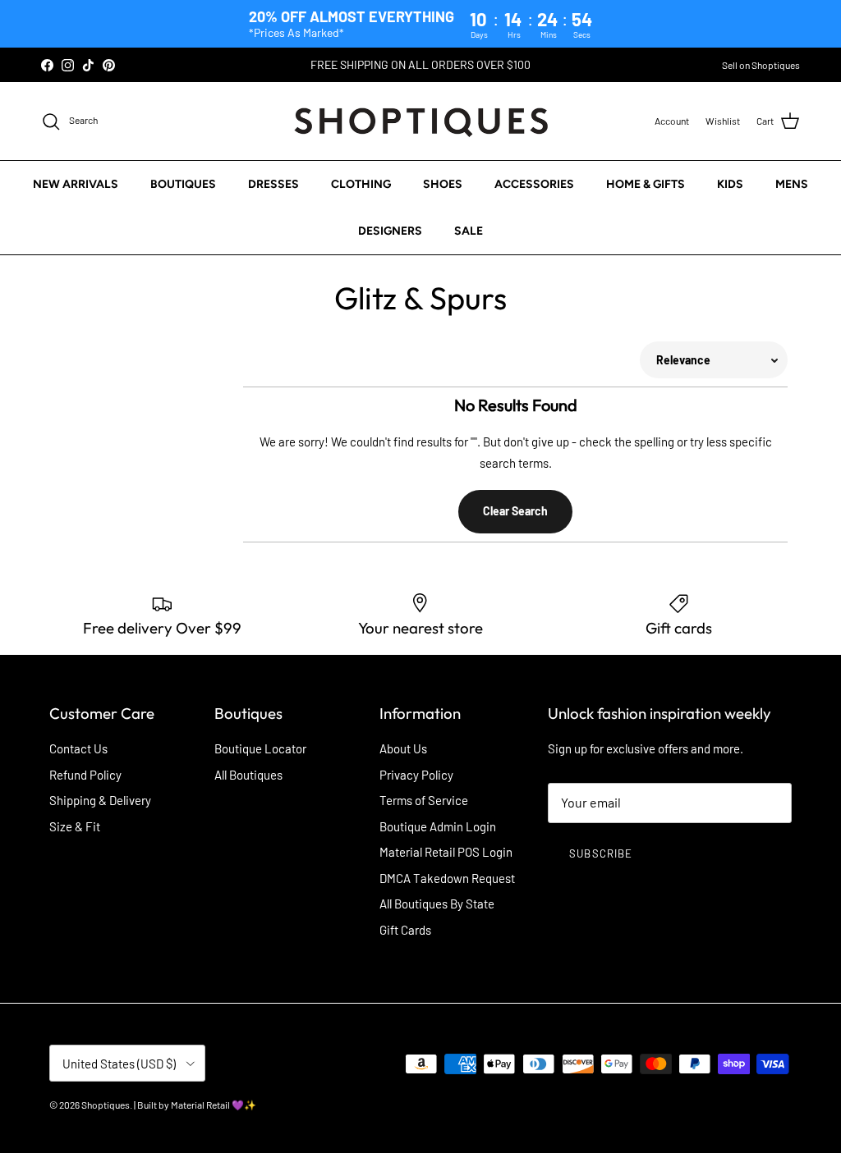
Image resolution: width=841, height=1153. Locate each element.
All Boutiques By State (436, 903)
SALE (468, 231)
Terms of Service (423, 800)
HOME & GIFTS (645, 184)
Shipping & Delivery (100, 800)
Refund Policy (85, 774)
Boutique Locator (260, 748)
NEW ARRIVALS (75, 184)
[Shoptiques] (421, 121)
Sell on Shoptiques (761, 65)
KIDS (730, 184)
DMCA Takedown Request (447, 878)
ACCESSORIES (534, 184)
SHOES (442, 184)
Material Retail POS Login (445, 851)
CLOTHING (361, 184)
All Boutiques (248, 774)
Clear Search (515, 511)
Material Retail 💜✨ (213, 1104)
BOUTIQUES (183, 184)
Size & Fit (74, 826)
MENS (791, 184)
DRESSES (273, 184)
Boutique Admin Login (437, 826)
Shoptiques (105, 1104)
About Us (403, 748)
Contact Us (78, 748)
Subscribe (600, 853)
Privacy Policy (416, 774)
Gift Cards (405, 929)
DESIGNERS (390, 231)
